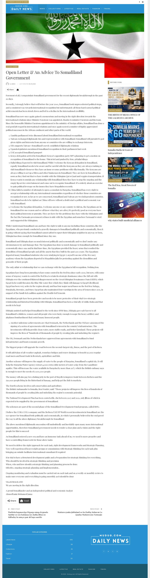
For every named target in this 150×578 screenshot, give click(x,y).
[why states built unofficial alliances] (126, 205)
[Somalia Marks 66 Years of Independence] (126, 134)
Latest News (12, 66)
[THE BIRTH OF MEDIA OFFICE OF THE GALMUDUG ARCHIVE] (126, 99)
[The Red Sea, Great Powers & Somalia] (126, 169)
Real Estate (83, 8)
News (42, 8)
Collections (55, 8)
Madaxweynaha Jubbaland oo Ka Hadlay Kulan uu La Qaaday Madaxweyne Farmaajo (80, 513)
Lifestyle (68, 8)
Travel (107, 8)
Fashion (96, 8)
